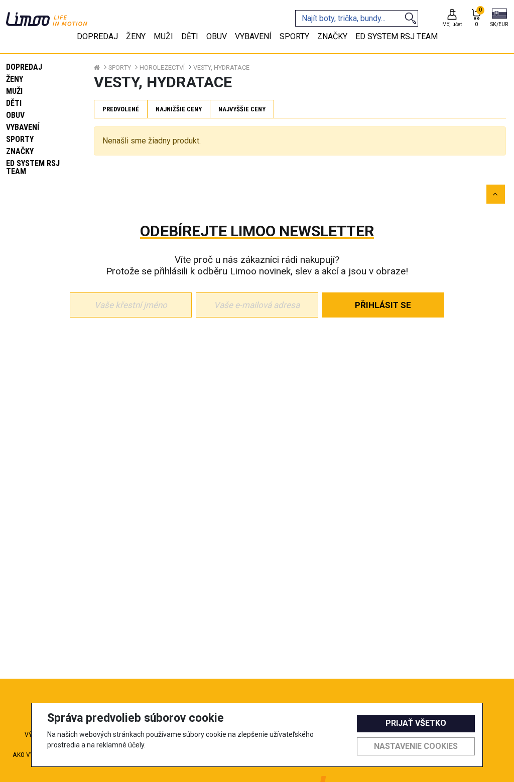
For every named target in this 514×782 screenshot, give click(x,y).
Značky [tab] (332, 36)
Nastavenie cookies (416, 746)
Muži (14, 91)
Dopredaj (24, 67)
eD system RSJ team (33, 167)
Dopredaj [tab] (97, 36)
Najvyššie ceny (242, 109)
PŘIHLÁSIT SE (383, 305)
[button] (499, 19)
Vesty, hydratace (221, 67)
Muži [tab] (163, 36)
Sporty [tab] (294, 36)
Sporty (20, 139)
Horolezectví (162, 67)
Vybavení (22, 127)
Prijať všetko (416, 723)
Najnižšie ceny (179, 109)
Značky (20, 151)
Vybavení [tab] (253, 36)
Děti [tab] (189, 36)
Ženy (14, 79)
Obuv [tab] (216, 36)
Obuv (15, 115)
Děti (14, 103)
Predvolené (120, 109)
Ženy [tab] (136, 36)
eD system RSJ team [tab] (396, 36)
